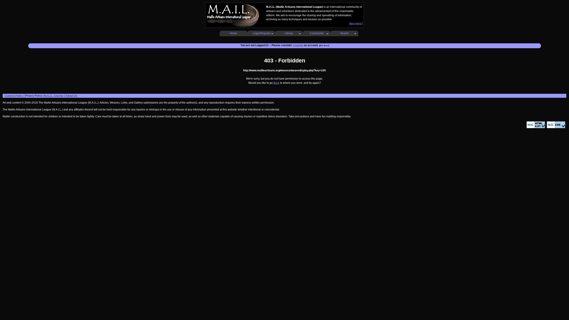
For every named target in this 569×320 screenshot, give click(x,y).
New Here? (356, 23)
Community (317, 33)
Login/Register (262, 33)
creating (298, 45)
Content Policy (14, 95)
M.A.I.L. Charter (54, 95)
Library (289, 33)
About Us (71, 95)
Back (276, 82)
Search (344, 33)
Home (233, 33)
